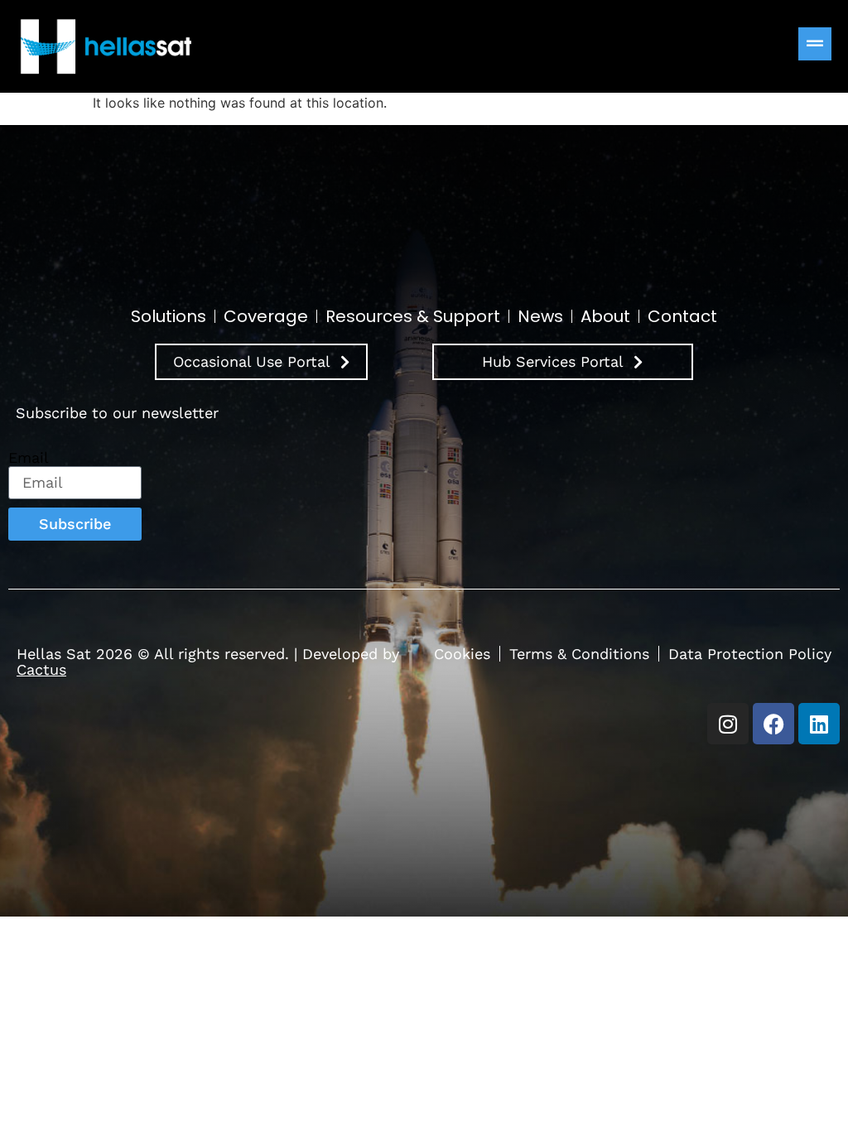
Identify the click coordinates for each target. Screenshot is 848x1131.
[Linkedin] (819, 723)
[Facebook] (773, 723)
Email (28, 458)
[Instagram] (728, 723)
